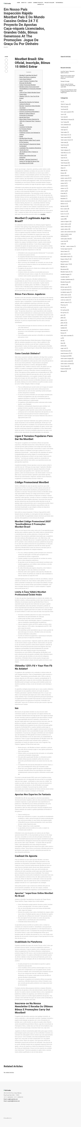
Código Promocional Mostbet (27, 85)
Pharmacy (63, 305)
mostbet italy (64, 277)
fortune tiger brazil (65, 249)
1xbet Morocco (65, 152)
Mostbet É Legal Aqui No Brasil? (28, 75)
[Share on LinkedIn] (6, 71)
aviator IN (63, 183)
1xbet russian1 (64, 165)
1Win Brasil (63, 107)
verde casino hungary (66, 358)
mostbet (43, 214)
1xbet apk (63, 129)
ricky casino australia (66, 335)
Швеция (63, 371)
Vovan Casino (64, 366)
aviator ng (63, 191)
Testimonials (59, 2)
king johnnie (64, 261)
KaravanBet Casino (65, 256)
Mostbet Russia (65, 282)
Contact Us (40, 4)
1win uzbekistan (65, 124)
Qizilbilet (63, 328)
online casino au (65, 295)
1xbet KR (63, 147)
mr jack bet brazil (65, 289)
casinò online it (64, 229)
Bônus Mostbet (23, 131)
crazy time (63, 241)
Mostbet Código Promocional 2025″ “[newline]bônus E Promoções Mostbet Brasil (30, 88)
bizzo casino (64, 208)
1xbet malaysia (64, 150)
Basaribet (63, 198)
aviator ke (63, 186)
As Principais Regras (25, 129)
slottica (62, 345)
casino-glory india (65, 238)
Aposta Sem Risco (24, 117)
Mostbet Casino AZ (66, 272)
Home (18, 2)
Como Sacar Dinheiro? (25, 79)
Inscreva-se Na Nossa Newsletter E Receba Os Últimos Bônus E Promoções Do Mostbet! (29, 113)
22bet (62, 168)
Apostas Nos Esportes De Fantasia (29, 102)
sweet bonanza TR (65, 353)
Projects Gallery (49, 2)
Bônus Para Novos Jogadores (27, 77)
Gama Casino (64, 251)
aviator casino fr (65, 180)
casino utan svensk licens (67, 231)
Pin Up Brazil (64, 310)
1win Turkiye (64, 122)
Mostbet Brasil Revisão (25, 138)
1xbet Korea (64, 145)
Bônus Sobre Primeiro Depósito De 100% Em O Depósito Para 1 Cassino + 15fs (30, 121)
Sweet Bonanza (65, 351)
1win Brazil (63, 109)
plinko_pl (63, 325)
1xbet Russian (64, 163)
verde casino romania (66, 363)
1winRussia (63, 127)
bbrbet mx (63, 203)
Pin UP (62, 307)
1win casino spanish (66, 112)
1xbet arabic (64, 132)
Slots (62, 343)
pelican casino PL (65, 302)
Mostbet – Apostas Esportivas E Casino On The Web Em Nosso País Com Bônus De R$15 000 (29, 161)
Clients (30, 2)
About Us (23, 2)
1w (61, 101)
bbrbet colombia (65, 201)
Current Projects (38, 2)
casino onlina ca (65, 224)
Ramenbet (63, 330)
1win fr (62, 114)
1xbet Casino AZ (65, 135)
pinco (62, 315)
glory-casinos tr (65, 254)
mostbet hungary (65, 274)
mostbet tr (63, 284)
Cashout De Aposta (24, 104)
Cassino (21, 125)
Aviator (62, 173)
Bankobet (63, 196)
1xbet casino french (66, 140)
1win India (63, 117)
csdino (62, 244)
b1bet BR (63, 193)
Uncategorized (64, 356)
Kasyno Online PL (65, 259)
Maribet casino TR (65, 264)
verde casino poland (66, 361)
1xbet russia (64, 160)
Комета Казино (65, 368)
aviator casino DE (65, 178)
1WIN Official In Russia (66, 119)
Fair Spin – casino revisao (67, 246)
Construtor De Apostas (25, 127)
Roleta (21, 136)
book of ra (63, 211)
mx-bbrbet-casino (65, 292)
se (61, 338)
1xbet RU (63, 158)
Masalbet (63, 266)
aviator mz (63, 188)
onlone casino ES (65, 297)
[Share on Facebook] (6, 60)
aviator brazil (64, 175)
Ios (20, 100)
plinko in (63, 320)
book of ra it (64, 214)
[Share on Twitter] (6, 63)
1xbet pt (63, 155)
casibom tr (63, 216)
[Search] (75, 61)
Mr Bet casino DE (65, 287)
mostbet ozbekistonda (66, 279)
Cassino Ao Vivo (23, 150)
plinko (62, 317)
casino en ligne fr (65, 221)
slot (62, 340)
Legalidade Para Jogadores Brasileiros (30, 148)
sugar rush (63, 348)
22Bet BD (63, 170)
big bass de (63, 206)
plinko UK (63, 323)
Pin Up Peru (64, 312)
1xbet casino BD (65, 137)
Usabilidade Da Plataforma (26, 109)
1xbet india (63, 142)
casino (62, 219)
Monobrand (64, 269)
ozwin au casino (65, 300)
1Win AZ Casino (65, 104)
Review (62, 333)
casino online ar (65, 226)
